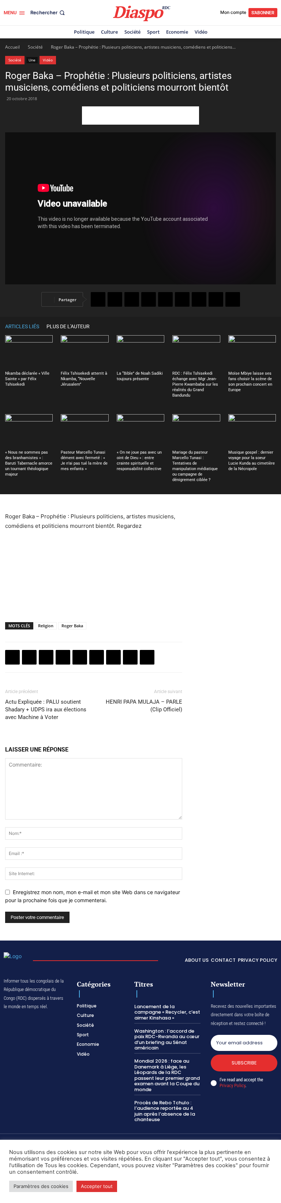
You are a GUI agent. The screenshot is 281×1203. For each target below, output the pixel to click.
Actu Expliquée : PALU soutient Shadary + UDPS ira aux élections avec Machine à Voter (45, 709)
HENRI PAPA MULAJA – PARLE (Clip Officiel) (144, 706)
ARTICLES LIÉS (22, 326)
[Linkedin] (182, 299)
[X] (115, 299)
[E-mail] (216, 299)
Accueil (12, 47)
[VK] (232, 299)
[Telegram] (199, 299)
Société (35, 47)
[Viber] (148, 299)
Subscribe (244, 1062)
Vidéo (48, 60)
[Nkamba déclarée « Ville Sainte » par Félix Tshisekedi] (29, 351)
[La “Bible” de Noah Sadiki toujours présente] (140, 351)
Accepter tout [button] (97, 1186)
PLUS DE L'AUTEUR (68, 326)
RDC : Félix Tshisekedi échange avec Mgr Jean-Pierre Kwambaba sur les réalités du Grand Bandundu (195, 384)
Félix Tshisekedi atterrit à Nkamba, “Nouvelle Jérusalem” (84, 379)
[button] (48, 12)
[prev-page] (261, 326)
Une (32, 60)
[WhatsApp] (131, 299)
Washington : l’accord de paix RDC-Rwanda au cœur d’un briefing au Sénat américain (166, 1040)
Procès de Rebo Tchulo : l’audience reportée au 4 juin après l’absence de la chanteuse (164, 1111)
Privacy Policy (232, 1085)
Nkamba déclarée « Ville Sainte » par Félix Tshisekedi (27, 379)
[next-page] (272, 326)
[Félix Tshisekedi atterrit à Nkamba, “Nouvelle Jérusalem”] (84, 351)
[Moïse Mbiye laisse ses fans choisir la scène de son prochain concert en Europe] (252, 351)
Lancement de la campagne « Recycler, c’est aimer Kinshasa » (167, 1012)
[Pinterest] (165, 299)
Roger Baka (72, 625)
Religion (45, 625)
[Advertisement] (140, 115)
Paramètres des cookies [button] (41, 1186)
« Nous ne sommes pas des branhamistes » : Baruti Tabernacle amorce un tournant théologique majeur (28, 463)
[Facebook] (98, 299)
